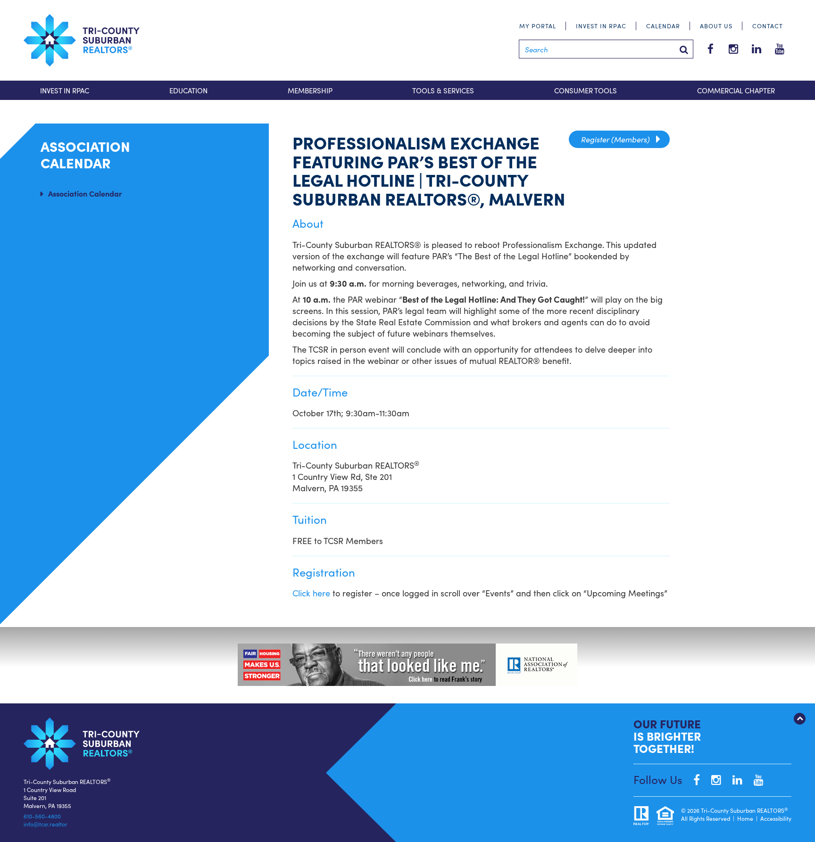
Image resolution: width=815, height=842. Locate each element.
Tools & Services (443, 90)
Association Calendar (85, 193)
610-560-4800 (42, 816)
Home (745, 818)
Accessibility (775, 818)
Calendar (663, 26)
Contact (767, 26)
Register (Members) (619, 139)
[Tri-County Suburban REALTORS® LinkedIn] (732, 779)
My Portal (537, 26)
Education (188, 90)
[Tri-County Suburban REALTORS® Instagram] (711, 779)
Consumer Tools (585, 90)
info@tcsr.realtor (45, 824)
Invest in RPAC (601, 26)
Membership (310, 90)
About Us (716, 26)
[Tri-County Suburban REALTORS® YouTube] (754, 779)
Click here (312, 593)
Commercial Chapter (736, 90)
